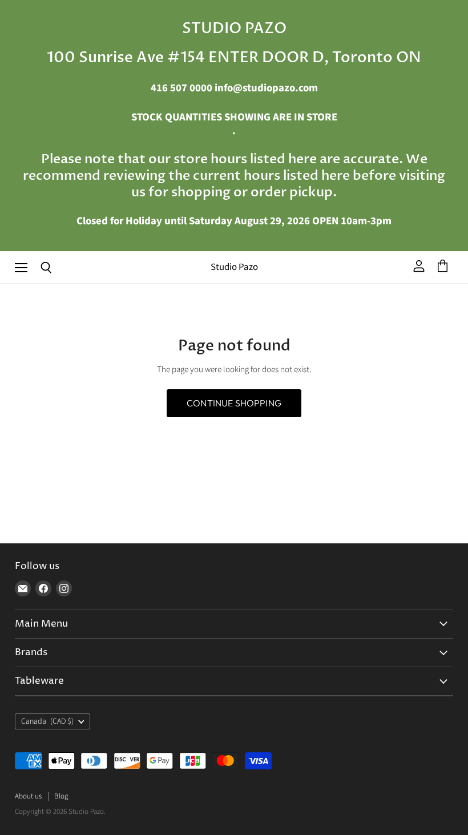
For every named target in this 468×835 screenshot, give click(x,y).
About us (28, 796)
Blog (61, 796)
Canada (47, 721)
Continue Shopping (234, 403)
